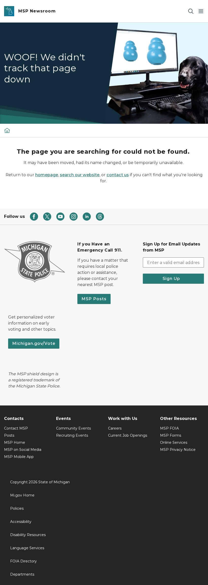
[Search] (191, 11)
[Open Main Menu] (201, 11)
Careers (115, 428)
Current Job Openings (127, 435)
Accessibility (20, 521)
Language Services (27, 548)
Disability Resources (28, 535)
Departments (22, 574)
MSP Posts (94, 298)
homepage (46, 174)
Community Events (73, 428)
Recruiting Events (72, 435)
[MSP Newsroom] (7, 130)
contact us (118, 174)
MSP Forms (170, 435)
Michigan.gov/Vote (33, 343)
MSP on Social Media (22, 449)
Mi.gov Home (22, 495)
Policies (17, 508)
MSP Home (14, 442)
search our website (79, 174)
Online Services (173, 442)
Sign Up (173, 278)
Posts (9, 435)
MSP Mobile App (19, 456)
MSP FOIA (169, 428)
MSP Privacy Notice (178, 449)
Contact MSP (16, 428)
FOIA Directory (23, 561)
